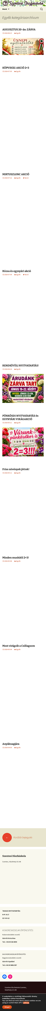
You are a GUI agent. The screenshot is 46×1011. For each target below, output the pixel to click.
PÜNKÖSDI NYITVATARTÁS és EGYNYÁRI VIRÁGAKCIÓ (20, 417)
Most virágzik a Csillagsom (18, 645)
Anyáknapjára (10, 743)
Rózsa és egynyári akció (16, 271)
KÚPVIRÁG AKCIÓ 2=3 (15, 67)
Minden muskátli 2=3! (15, 557)
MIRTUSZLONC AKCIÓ (15, 174)
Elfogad (7, 1007)
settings (26, 1003)
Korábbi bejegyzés (19, 837)
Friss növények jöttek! (15, 469)
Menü (4, 9)
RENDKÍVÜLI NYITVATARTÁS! (20, 365)
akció (27, 178)
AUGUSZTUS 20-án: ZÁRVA (19, 29)
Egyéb (18, 33)
